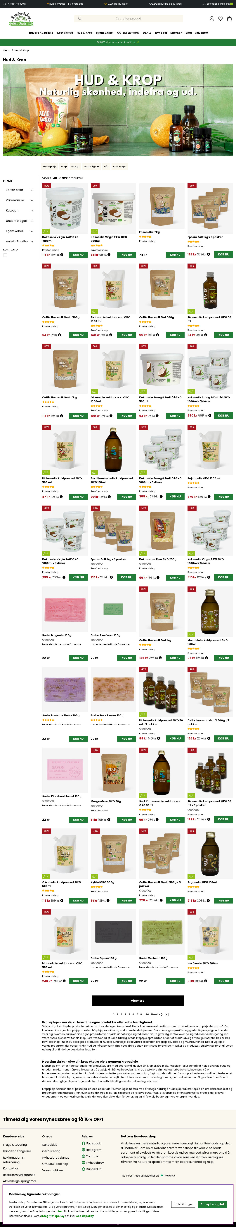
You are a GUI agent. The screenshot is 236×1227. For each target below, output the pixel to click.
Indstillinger (183, 1204)
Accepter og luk (212, 1204)
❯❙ (167, 1014)
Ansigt (75, 166)
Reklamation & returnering (13, 1159)
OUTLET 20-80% (128, 33)
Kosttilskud (65, 33)
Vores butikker (52, 1170)
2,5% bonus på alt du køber (167, 3)
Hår (106, 166)
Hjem (6, 50)
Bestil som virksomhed (19, 1175)
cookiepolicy (85, 1216)
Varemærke (15, 200)
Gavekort (201, 33)
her (60, 1211)
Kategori (12, 210)
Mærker (176, 33)
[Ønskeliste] (220, 18)
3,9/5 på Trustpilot (118, 3)
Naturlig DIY (91, 166)
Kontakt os (11, 1168)
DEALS (147, 33)
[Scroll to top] (118, 1224)
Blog (188, 33)
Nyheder (161, 33)
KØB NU (223, 254)
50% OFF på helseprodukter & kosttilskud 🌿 (118, 42)
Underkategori (16, 221)
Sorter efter (14, 190)
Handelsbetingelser (17, 1151)
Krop (64, 166)
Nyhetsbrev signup (55, 1157)
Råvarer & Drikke (41, 33)
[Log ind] (211, 18)
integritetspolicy (52, 1216)
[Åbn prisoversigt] (61, 254)
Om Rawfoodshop (55, 1164)
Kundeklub (49, 1145)
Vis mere (137, 1001)
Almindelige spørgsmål (19, 1181)
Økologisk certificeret (218, 3)
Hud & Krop (85, 33)
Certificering (51, 1151)
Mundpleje (49, 166)
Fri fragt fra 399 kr (16, 3)
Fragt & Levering (15, 1145)
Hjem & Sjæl (104, 33)
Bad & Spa (119, 166)
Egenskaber (14, 231)
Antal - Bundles (17, 241)
